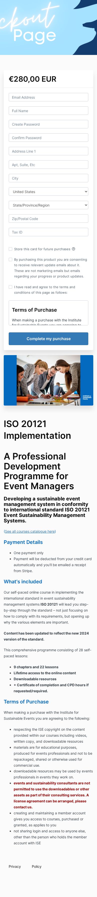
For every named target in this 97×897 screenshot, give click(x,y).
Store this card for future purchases (44, 249)
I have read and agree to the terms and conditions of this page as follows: (44, 289)
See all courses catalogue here (30, 531)
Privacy (15, 866)
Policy (37, 866)
